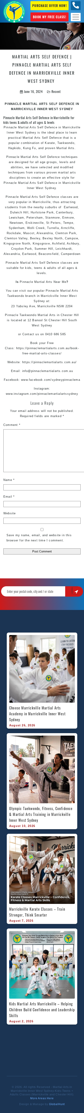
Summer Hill (43, 248)
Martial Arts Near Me (50, 282)
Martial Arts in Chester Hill (58, 315)
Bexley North (52, 238)
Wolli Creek (35, 228)
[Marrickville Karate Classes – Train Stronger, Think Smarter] (42, 870)
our (29, 290)
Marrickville (50, 296)
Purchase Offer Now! (49, 5)
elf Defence (53, 137)
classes (66, 197)
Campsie (71, 238)
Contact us (30, 334)
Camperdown (70, 254)
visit (22, 290)
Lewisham (16, 217)
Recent (56, 91)
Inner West (68, 296)
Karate (50, 143)
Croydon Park (21, 248)
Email (9, 496)
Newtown (16, 222)
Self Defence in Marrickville (58, 127)
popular (38, 290)
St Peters (53, 222)
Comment (11, 425)
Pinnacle (26, 282)
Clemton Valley (16, 238)
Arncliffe (67, 228)
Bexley (35, 238)
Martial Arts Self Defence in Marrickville (49, 183)
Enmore (68, 217)
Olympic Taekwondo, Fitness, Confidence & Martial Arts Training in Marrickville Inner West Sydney (41, 814)
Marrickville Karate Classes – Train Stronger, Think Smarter (37, 912)
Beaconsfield (48, 254)
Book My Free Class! (49, 16)
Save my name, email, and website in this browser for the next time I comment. (39, 537)
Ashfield (58, 243)
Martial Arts (27, 127)
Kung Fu (29, 148)
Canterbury (64, 212)
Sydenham (17, 228)
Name (9, 480)
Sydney (30, 132)
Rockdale (14, 233)
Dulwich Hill (19, 212)
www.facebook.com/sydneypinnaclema (50, 379)
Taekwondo (65, 143)
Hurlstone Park (42, 212)
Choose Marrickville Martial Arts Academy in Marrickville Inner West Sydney (38, 713)
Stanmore (52, 217)
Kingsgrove (41, 243)
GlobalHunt (57, 1104)
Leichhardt (64, 248)
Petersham (34, 217)
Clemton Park (65, 233)
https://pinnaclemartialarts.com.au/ (49, 362)
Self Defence (49, 197)
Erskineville (35, 222)
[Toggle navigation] (76, 17)
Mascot (28, 233)
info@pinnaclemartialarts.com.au (47, 371)
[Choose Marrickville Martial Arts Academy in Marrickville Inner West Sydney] (42, 669)
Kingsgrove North (17, 243)
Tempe (68, 222)
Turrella (53, 228)
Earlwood (71, 207)
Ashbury (73, 243)
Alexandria (45, 233)
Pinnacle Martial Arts (22, 262)
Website (9, 513)
